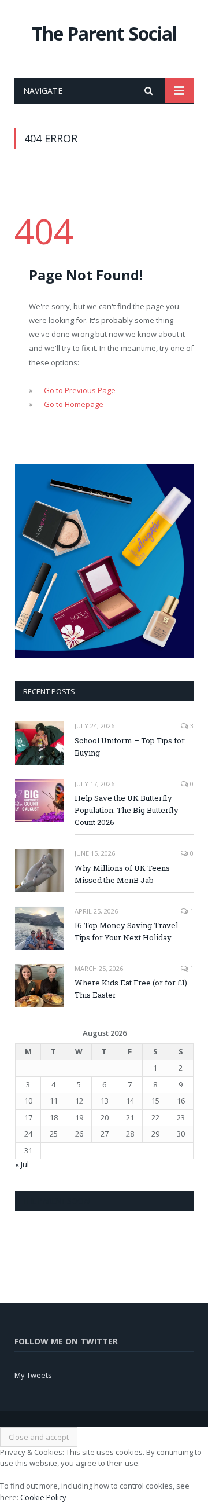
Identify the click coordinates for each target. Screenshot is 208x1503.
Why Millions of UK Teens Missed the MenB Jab (122, 874)
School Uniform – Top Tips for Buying (130, 746)
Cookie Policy (43, 1497)
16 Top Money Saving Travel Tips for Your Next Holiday (126, 931)
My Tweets (33, 1375)
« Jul (22, 1164)
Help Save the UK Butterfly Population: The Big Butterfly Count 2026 (127, 810)
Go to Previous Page (80, 390)
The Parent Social (104, 33)
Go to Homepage (73, 404)
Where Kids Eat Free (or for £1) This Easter (131, 988)
